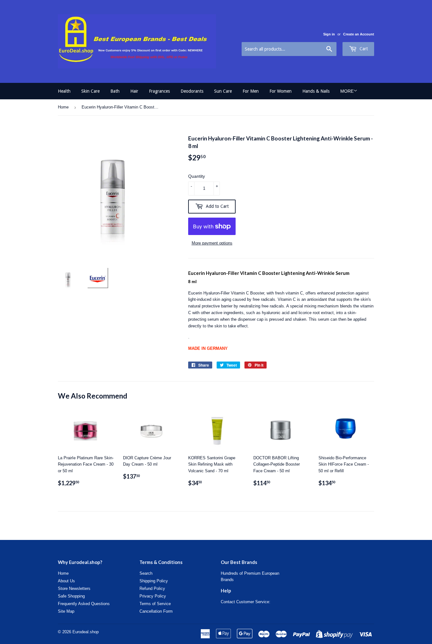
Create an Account (358, 34)
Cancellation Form (156, 611)
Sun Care (223, 91)
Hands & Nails (316, 91)
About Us (66, 581)
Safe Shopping (71, 596)
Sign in (329, 34)
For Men (251, 91)
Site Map (66, 611)
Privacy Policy (152, 596)
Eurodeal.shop (85, 631)
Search (145, 573)
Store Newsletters (74, 588)
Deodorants (192, 91)
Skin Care (90, 91)
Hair (134, 91)
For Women (280, 91)
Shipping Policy (153, 581)
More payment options (212, 243)
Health (64, 91)
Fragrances (159, 91)
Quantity (196, 176)
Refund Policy (152, 588)
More (347, 91)
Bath (115, 91)
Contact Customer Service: (245, 601)
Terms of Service (155, 603)
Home (63, 107)
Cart (363, 48)
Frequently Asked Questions (84, 603)
